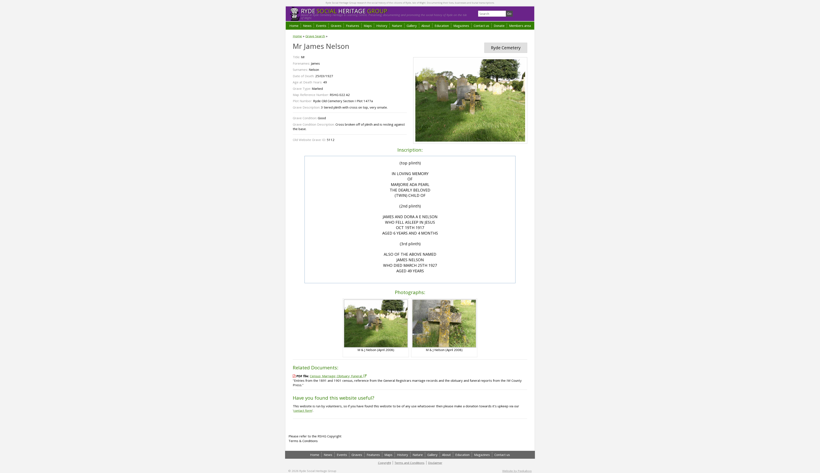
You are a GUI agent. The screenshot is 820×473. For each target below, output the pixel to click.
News (307, 25)
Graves (336, 25)
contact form (302, 410)
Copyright (384, 463)
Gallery (412, 25)
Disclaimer (435, 463)
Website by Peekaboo (517, 471)
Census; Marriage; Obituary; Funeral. (336, 376)
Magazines (461, 25)
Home (294, 25)
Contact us (481, 25)
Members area (520, 25)
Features (352, 25)
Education (442, 25)
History (381, 25)
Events (321, 25)
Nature (397, 25)
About (425, 25)
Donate (499, 25)
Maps (368, 25)
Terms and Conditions (410, 463)
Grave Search (315, 36)
